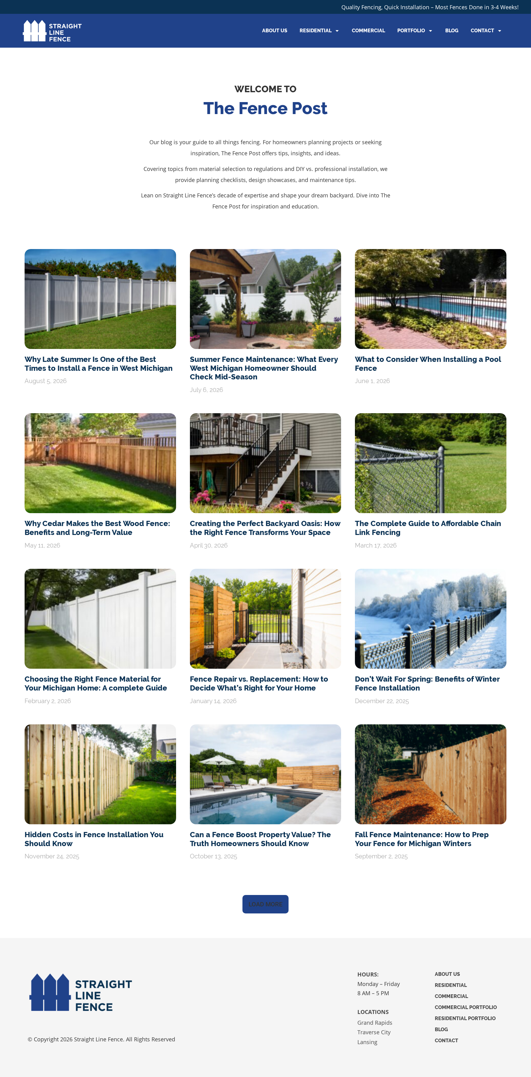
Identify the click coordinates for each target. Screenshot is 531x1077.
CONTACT (482, 31)
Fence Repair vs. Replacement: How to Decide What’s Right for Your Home (259, 683)
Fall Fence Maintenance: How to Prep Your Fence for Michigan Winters (422, 839)
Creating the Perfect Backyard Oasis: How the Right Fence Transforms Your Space (265, 528)
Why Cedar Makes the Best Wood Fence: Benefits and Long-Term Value (97, 528)
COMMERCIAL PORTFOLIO (466, 1007)
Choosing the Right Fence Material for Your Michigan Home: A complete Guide (96, 683)
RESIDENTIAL (316, 31)
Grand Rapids (374, 1022)
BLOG (451, 31)
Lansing (367, 1042)
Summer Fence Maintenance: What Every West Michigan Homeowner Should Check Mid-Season (264, 368)
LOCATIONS (373, 1012)
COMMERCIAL (368, 31)
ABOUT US (274, 31)
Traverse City (374, 1032)
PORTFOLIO (411, 31)
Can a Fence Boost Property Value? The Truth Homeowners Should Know (260, 839)
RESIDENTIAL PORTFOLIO (465, 1018)
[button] (265, 904)
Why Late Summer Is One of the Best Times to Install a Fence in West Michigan (99, 364)
